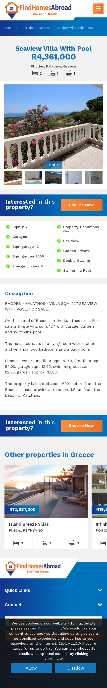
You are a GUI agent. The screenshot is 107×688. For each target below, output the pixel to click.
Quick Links (17, 590)
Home (9, 28)
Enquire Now (81, 204)
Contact (13, 604)
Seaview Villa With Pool (74, 28)
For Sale (26, 28)
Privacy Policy (49, 628)
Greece (44, 28)
